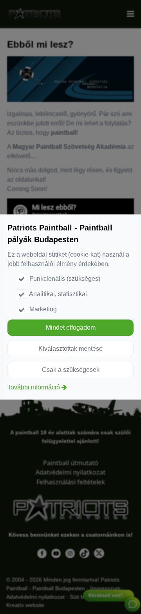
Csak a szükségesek (70, 369)
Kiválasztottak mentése (70, 348)
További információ (33, 387)
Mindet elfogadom (71, 327)
